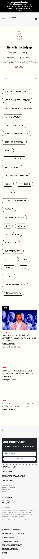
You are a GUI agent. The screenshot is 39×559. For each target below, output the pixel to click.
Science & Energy (10, 549)
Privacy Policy (7, 486)
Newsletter (9, 467)
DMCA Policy (6, 490)
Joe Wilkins (7, 377)
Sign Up (19, 459)
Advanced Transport (12, 530)
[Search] (35, 78)
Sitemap (4, 492)
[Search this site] (36, 19)
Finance (5, 368)
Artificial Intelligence (13, 534)
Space (4, 553)
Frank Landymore (9, 344)
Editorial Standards (13, 476)
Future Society (9, 537)
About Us (7, 471)
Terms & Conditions (8, 488)
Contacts (7, 481)
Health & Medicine (10, 541)
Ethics (4, 332)
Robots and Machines (12, 545)
